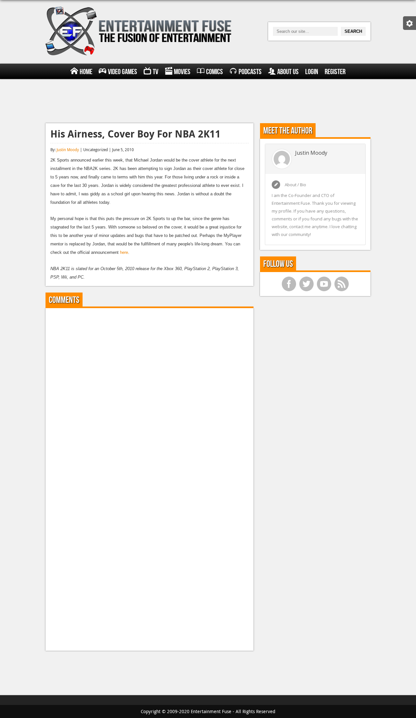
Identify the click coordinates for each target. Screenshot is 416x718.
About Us (288, 71)
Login (311, 71)
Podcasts (250, 71)
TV (155, 71)
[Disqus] (149, 394)
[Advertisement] (208, 100)
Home (86, 71)
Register (335, 71)
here (124, 252)
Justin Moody (68, 149)
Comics (214, 71)
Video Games (122, 71)
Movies (182, 71)
